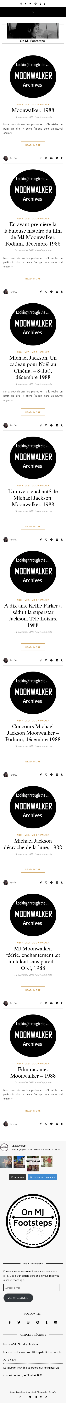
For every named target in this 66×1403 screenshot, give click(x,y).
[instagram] (21, 3)
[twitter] (30, 3)
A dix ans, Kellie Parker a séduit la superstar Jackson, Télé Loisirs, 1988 (33, 615)
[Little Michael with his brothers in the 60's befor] (46, 1161)
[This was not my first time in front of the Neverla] (19, 1162)
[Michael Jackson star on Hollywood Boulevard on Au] (6, 1162)
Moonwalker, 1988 (33, 110)
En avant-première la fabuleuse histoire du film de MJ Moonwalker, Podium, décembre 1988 (33, 233)
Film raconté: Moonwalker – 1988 (33, 1072)
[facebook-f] (26, 3)
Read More (33, 144)
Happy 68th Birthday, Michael (20, 1344)
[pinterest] (36, 3)
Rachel (13, 158)
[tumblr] (40, 3)
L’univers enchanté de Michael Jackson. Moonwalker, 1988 (33, 497)
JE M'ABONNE (18, 1297)
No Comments (44, 117)
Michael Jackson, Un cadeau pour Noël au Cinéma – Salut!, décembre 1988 (33, 367)
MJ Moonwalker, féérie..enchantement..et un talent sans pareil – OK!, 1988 (33, 957)
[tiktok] (45, 3)
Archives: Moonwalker (33, 104)
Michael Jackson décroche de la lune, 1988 (33, 844)
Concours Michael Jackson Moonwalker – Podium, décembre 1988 (33, 732)
